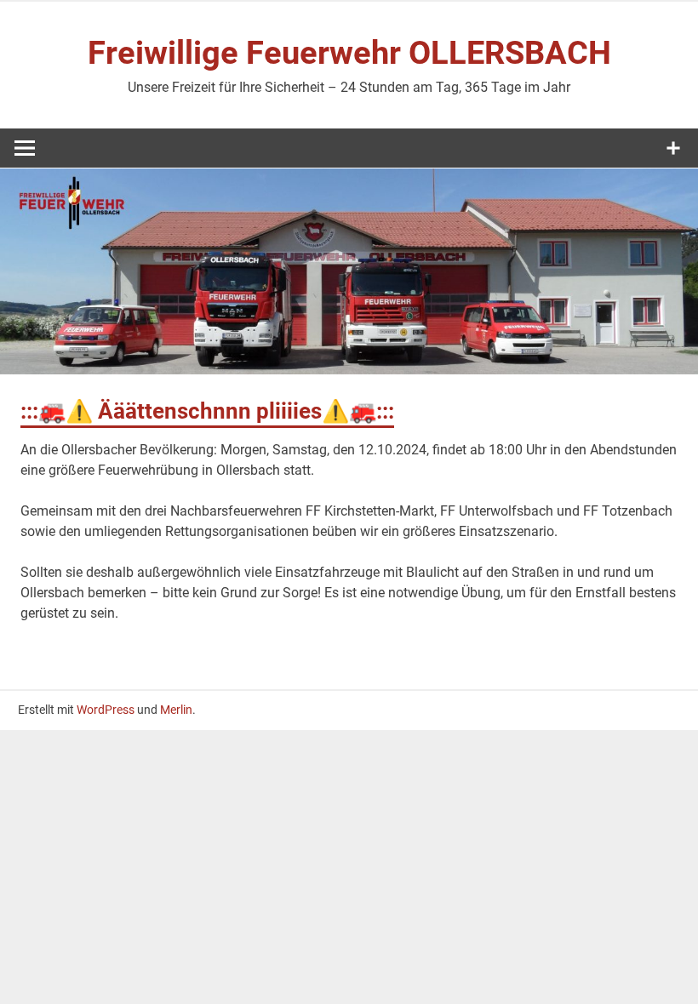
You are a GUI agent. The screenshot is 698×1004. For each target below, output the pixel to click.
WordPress (105, 709)
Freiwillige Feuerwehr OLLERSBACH (349, 52)
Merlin (176, 709)
